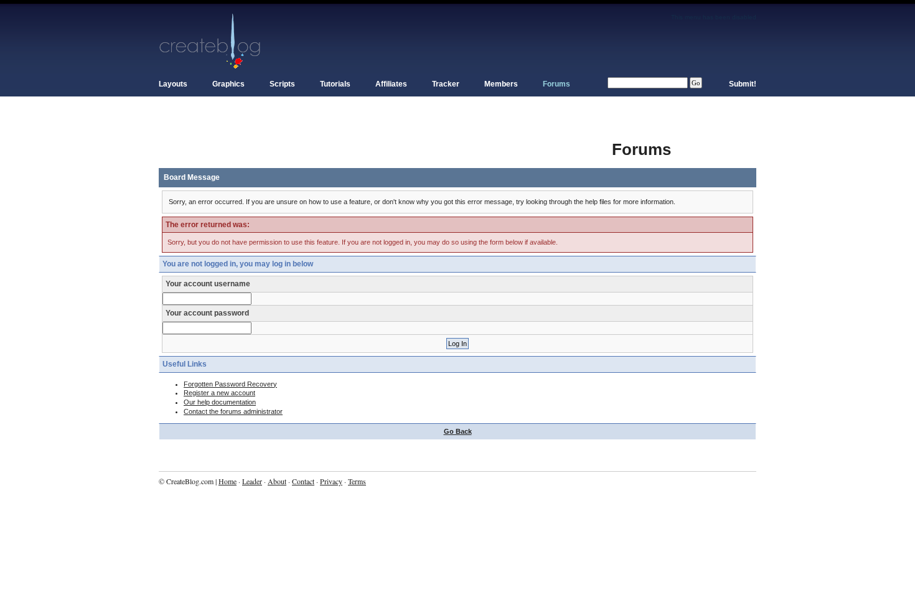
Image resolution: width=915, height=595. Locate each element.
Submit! (742, 84)
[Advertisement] (385, 143)
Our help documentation (220, 402)
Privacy (331, 481)
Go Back (458, 431)
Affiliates (391, 84)
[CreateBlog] (210, 40)
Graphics (228, 84)
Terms (357, 481)
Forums (556, 84)
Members (501, 84)
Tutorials (335, 84)
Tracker (445, 84)
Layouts (173, 84)
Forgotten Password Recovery (230, 384)
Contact (303, 481)
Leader (252, 481)
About (277, 481)
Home (227, 481)
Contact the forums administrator (233, 411)
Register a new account (219, 392)
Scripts (282, 84)
